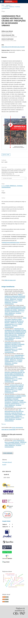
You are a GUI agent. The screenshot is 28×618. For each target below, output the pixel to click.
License (17, 242)
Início (3, 5)
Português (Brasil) (7, 462)
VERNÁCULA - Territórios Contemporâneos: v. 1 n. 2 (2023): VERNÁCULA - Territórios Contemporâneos (15, 312)
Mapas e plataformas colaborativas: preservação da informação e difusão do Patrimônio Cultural (15, 297)
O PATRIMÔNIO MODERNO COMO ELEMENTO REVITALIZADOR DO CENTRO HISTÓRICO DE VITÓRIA (15, 308)
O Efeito (6, 280)
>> (5, 424)
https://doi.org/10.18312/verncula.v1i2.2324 (13, 47)
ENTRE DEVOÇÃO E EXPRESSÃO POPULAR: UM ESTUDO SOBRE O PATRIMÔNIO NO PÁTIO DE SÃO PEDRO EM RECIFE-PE (15, 373)
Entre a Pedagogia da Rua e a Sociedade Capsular (14, 441)
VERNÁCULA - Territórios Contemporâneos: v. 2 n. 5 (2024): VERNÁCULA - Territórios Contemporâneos (13, 301)
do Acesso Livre (11, 280)
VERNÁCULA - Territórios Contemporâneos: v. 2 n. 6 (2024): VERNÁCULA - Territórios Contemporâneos (13, 362)
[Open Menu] (1, 1)
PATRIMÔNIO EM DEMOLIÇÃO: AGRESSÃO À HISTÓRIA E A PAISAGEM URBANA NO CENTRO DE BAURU (14, 344)
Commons (8, 242)
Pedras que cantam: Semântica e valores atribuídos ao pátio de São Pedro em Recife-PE (15, 320)
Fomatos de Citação (7, 178)
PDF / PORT (6, 154)
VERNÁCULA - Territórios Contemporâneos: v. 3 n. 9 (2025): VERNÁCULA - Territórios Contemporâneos (14, 390)
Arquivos (8, 5)
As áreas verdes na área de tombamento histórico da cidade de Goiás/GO (14, 386)
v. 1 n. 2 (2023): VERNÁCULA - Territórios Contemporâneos (11, 7)
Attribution (13, 242)
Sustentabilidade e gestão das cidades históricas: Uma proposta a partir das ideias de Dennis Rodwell (15, 357)
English (4, 464)
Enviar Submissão (7, 453)
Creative (4, 242)
